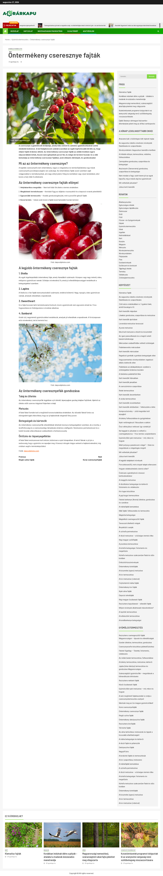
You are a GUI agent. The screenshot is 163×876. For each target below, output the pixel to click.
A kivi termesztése (126, 575)
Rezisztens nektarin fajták (129, 681)
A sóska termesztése (127, 399)
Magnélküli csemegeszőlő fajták (131, 519)
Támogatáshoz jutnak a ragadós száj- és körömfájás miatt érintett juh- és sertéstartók (49, 25)
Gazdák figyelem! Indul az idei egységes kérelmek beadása (109, 25)
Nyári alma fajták (125, 591)
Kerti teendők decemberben (129, 395)
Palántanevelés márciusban (129, 347)
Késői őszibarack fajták (128, 685)
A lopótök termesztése (128, 612)
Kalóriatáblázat (124, 235)
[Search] (158, 31)
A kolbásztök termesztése (129, 616)
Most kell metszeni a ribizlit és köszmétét (135, 332)
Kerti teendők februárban (128, 378)
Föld (120, 217)
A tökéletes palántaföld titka (130, 374)
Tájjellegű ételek (125, 269)
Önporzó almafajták (126, 595)
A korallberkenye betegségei (130, 620)
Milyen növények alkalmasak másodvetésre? (136, 608)
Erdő (120, 214)
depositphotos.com (31, 451)
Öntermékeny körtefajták (128, 567)
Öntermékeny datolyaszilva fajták (132, 720)
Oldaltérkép (72, 31)
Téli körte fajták (125, 728)
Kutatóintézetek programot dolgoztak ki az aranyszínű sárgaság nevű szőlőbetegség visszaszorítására (135, 114)
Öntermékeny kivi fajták (128, 587)
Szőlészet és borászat (128, 266)
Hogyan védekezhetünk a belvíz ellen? (134, 469)
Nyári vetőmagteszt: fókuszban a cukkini (134, 422)
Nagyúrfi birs (124, 752)
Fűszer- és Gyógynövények (129, 220)
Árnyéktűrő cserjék (126, 527)
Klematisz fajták (125, 92)
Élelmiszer (123, 211)
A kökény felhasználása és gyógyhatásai (134, 418)
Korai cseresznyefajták (92, 458)
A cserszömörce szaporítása (130, 386)
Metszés (122, 247)
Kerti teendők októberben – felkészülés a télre (137, 407)
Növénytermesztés (126, 250)
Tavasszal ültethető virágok (129, 523)
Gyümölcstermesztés (15, 48)
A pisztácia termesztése (128, 544)
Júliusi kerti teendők (127, 187)
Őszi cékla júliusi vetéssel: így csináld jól (135, 427)
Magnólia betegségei (127, 515)
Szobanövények (125, 263)
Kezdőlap (15, 31)
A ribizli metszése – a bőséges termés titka (136, 536)
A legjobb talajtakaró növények (130, 461)
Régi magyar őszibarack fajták (130, 600)
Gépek (121, 223)
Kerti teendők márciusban (129, 351)
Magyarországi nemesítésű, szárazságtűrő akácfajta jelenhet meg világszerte (98, 857)
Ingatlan (122, 232)
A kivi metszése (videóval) (129, 579)
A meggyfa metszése (127, 480)
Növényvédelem (125, 253)
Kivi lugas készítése (127, 491)
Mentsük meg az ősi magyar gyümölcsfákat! (136, 703)
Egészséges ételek (126, 205)
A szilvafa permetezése (128, 532)
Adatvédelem (88, 31)
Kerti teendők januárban (128, 382)
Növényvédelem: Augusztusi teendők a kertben (137, 150)
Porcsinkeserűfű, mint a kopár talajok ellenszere (137, 465)
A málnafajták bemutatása (129, 507)
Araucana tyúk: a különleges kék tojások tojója (136, 139)
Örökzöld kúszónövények (129, 562)
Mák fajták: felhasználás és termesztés (134, 511)
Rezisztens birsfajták (127, 724)
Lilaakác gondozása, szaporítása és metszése (137, 315)
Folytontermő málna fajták (129, 583)
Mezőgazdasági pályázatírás (50, 31)
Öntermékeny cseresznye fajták (131, 711)
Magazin (122, 244)
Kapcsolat (28, 31)
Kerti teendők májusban (128, 311)
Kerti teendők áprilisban (128, 319)
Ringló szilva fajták (26, 458)
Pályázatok (123, 256)
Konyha (122, 241)
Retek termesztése (126, 391)
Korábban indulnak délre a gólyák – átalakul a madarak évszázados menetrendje (60, 857)
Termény (122, 272)
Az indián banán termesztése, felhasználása (136, 658)
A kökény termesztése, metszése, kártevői (135, 662)
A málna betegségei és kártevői (131, 739)
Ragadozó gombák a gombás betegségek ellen (137, 356)
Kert (120, 238)
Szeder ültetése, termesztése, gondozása (135, 643)
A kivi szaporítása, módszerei (130, 760)
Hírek (121, 229)
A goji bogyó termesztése (129, 496)
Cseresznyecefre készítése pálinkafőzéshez (136, 647)
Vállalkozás (123, 275)
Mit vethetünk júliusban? (128, 183)
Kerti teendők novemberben (129, 403)
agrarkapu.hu (14, 62)
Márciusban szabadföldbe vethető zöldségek (136, 343)
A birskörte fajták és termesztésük (132, 756)
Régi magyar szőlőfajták (128, 540)
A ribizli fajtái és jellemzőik (129, 743)
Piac (120, 260)
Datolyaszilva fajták (126, 747)
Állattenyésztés (125, 202)
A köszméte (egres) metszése (131, 571)
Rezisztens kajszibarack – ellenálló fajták (135, 604)
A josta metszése (126, 328)
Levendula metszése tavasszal (131, 324)
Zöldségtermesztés (127, 278)
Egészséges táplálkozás (128, 208)
